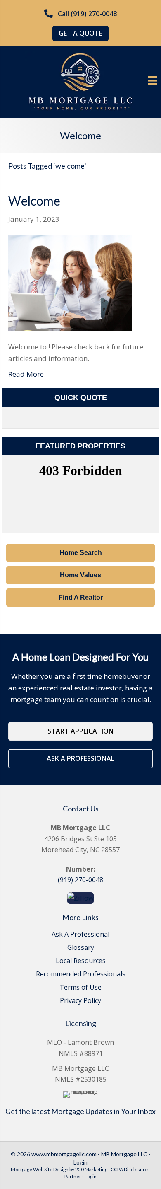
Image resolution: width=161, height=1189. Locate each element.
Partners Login (80, 1176)
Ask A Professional (80, 935)
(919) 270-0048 (80, 879)
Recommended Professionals (80, 974)
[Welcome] (70, 282)
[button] (80, 14)
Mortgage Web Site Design (40, 1169)
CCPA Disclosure (129, 1169)
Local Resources (81, 961)
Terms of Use (80, 988)
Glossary (80, 948)
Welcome (34, 200)
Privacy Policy (80, 1001)
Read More (26, 374)
